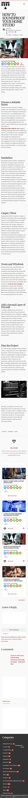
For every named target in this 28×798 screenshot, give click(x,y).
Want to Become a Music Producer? (14, 482)
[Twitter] (5, 63)
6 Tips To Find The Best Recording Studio (13, 514)
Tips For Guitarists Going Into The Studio (13, 580)
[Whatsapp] (11, 63)
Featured (5, 756)
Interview (5, 762)
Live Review (6, 768)
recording (9, 35)
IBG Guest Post (12, 496)
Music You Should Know (9, 771)
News (22, 509)
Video (4, 790)
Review (5, 784)
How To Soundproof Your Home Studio (12, 547)
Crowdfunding (7, 750)
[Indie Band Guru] (14, 5)
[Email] (14, 63)
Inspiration (6, 759)
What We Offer (7, 793)
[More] (17, 63)
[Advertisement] (12, 687)
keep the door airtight (15, 284)
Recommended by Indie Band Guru (12, 781)
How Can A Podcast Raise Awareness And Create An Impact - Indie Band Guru (17, 660)
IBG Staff (8, 29)
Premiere (5, 777)
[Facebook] (2, 63)
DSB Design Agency (13, 795)
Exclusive (5, 753)
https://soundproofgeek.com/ (10, 128)
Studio (21, 35)
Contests (5, 747)
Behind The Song (7, 743)
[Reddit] (8, 63)
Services (5, 787)
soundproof (15, 35)
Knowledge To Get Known (14, 30)
